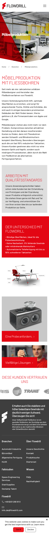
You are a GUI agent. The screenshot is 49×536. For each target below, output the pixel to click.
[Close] (47, 519)
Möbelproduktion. (31, 67)
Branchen (15, 67)
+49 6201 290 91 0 (12, 501)
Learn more (39, 524)
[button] (45, 6)
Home (4, 67)
